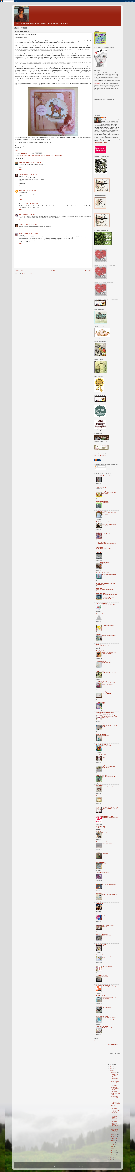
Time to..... (99, 1006)
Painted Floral (105, 477)
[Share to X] (38, 153)
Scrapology (99, 893)
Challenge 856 (105, 502)
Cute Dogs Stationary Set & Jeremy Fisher (108, 767)
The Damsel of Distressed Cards (104, 985)
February (113, 1152)
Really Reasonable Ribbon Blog (104, 816)
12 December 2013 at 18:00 (31, 233)
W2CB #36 (104, 615)
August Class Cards (106, 745)
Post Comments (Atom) (28, 273)
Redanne (98, 831)
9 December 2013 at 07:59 (30, 174)
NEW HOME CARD (106, 693)
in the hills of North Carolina (103, 724)
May (112, 1146)
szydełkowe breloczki (107, 904)
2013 (111, 1070)
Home (53, 270)
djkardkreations (100, 624)
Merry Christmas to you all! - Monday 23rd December (115, 1083)
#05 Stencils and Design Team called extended (109, 998)
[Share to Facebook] (40, 153)
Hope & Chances (100, 702)
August (113, 1140)
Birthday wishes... (106, 945)
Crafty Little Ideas (101, 593)
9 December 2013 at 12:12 (32, 203)
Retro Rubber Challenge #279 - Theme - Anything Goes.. (109, 683)
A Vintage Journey (101, 491)
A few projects (105, 832)
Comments (99, 469)
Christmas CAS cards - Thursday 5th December (115, 1125)
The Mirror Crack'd (101, 995)
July (112, 1142)
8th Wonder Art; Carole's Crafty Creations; (29, 155)
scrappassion (99, 903)
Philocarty (98, 795)
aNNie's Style (99, 532)
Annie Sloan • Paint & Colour (103, 521)
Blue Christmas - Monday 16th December (115, 1098)
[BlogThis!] (37, 153)
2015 (111, 1066)
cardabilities (99, 547)
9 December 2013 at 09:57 (32, 190)
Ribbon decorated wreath (115, 1094)
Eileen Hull (99, 644)
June (112, 1144)
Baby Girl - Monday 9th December (114, 1107)
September (114, 1138)
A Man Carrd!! (105, 976)
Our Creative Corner (101, 775)
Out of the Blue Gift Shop (100, 455)
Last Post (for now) (100, 827)
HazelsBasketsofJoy (101, 692)
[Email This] (35, 153)
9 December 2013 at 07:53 (35, 162)
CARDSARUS (99, 552)
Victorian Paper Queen (102, 1026)
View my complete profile (100, 142)
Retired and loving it (101, 841)
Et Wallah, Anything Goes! (108, 625)
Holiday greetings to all (101, 487)
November (114, 1134)
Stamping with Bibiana (102, 934)
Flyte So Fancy (100, 671)
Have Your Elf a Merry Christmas (109, 786)
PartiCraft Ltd (99, 785)
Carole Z (105, 117)
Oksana (21, 224)
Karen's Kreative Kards (102, 744)
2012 (111, 1157)
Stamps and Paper (24, 162)
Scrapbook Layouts (106, 1007)
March (113, 1150)
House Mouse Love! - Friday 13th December (115, 1102)
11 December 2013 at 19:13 (30, 224)
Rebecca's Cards (100, 826)
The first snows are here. (107, 843)
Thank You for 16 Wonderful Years (110, 817)
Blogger (82, 1166)
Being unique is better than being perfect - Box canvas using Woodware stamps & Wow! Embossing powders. (109, 596)
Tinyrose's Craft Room (102, 1016)
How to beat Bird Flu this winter (109, 672)
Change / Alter (105, 853)
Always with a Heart (101, 511)
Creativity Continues (101, 603)
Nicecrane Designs (101, 765)
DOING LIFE (99, 634)
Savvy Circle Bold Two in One (109, 915)
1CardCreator (99, 486)
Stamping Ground (101, 924)
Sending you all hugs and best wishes (104, 589)
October (113, 1136)
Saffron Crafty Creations (102, 872)
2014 (111, 1068)
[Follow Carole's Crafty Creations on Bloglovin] (100, 67)
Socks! (103, 703)
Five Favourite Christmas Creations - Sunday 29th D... (114, 1077)
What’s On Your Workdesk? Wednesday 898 (108, 926)
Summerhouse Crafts (101, 975)
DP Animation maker (106, 533)
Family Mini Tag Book (107, 1027)
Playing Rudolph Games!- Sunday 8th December (115, 1112)
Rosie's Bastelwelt (101, 862)
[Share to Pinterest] (41, 153)
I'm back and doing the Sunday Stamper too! (106, 543)
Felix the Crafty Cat (101, 661)
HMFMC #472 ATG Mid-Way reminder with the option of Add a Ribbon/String (109, 716)
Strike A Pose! (105, 735)
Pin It (16, 150)
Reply (20, 169)
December (114, 1072)
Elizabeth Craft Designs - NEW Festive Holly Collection (109, 653)
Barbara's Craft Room (101, 542)
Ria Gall (98, 852)
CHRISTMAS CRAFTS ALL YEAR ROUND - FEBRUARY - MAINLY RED (110, 809)
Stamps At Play (100, 954)
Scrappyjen (99, 913)
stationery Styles (100, 965)
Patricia (21, 174)
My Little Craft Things (102, 754)
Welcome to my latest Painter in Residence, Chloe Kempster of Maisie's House (109, 524)
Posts (97, 466)
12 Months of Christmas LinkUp (109, 574)
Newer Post (19, 270)
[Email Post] (33, 153)
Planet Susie (99, 806)
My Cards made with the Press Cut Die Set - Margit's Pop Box (109, 1018)
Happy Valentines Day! (107, 966)
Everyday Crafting (101, 650)
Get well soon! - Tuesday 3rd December (115, 1130)
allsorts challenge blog (102, 501)
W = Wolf (104, 863)
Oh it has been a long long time (109, 884)
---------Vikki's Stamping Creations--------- (106, 475)
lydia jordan (22, 190)
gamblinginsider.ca (113, 1044)
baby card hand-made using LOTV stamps (51, 155)
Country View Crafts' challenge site (105, 583)
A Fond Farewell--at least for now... (104, 548)
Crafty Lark (99, 588)
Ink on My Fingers (101, 734)
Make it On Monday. (106, 662)
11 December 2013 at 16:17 (30, 214)
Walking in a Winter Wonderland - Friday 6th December (115, 1119)
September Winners (100, 584)
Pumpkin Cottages (106, 564)
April (112, 1148)
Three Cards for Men (106, 935)
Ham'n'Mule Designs (101, 681)
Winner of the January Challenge (109, 894)
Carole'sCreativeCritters (102, 562)
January (113, 1154)
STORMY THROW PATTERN (108, 635)
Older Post (87, 270)
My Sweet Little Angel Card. (108, 797)
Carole (20, 214)
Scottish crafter (100, 883)
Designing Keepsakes (102, 613)
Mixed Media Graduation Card (109, 986)
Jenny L (21, 233)
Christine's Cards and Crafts (103, 573)
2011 (111, 1159)
